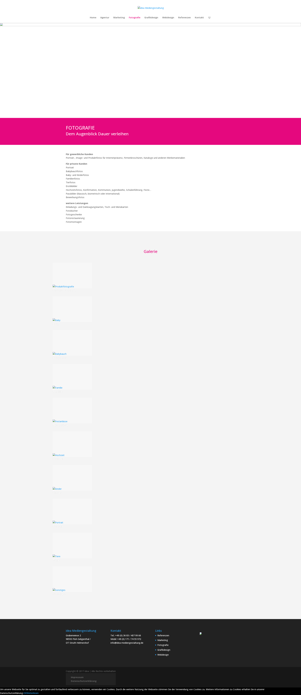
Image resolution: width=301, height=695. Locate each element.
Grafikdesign (151, 17)
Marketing (119, 17)
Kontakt (199, 17)
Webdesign (168, 17)
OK (24, 693)
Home (93, 17)
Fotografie (134, 17)
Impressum (77, 677)
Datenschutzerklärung (84, 680)
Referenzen (184, 17)
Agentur (104, 17)
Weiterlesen (32, 693)
